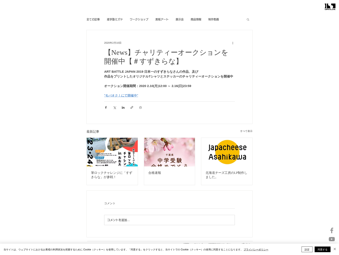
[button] (248, 19)
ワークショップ (139, 19)
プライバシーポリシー (256, 249)
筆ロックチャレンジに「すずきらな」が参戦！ (111, 175)
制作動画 (213, 19)
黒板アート (162, 19)
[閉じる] (335, 249)
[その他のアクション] (233, 43)
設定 (307, 249)
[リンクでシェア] (131, 107)
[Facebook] (331, 230)
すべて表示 (246, 131)
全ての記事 (93, 19)
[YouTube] (331, 239)
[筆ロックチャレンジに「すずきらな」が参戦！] (112, 152)
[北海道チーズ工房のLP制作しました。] (226, 152)
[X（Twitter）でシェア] (114, 107)
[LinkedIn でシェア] (123, 107)
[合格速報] (169, 152)
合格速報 (154, 173)
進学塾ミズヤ (115, 19)
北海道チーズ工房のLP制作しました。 (226, 175)
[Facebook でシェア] (106, 107)
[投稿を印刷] (140, 107)
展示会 (180, 19)
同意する (323, 249)
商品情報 (196, 19)
